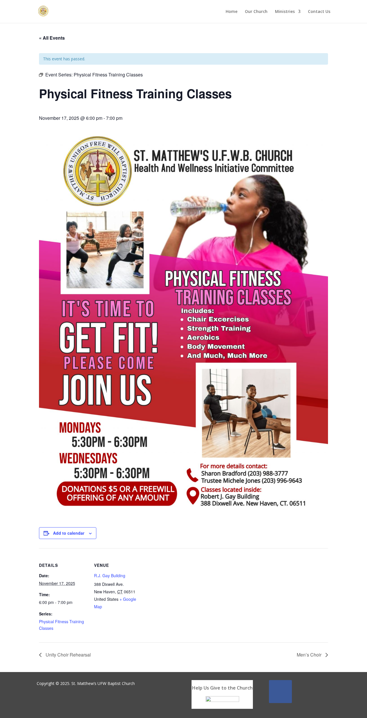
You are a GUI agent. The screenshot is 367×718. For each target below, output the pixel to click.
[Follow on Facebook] (280, 691)
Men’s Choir (310, 654)
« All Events (52, 37)
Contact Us (319, 11)
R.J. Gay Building (109, 575)
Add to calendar (68, 533)
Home (231, 11)
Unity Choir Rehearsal (67, 654)
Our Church (256, 11)
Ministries (285, 11)
